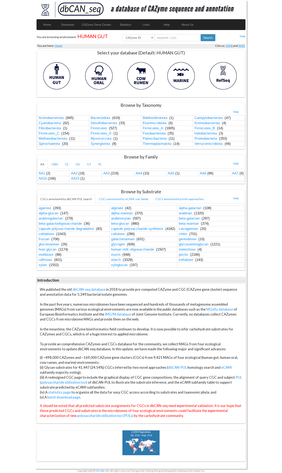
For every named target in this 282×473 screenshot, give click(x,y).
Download (67, 24)
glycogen (118, 244)
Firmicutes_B (205, 128)
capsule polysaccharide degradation (67, 229)
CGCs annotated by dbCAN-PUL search (66, 199)
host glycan (48, 249)
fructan (44, 239)
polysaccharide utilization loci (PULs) (105, 415)
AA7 (235, 173)
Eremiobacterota (207, 123)
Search (208, 37)
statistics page (59, 392)
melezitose (188, 249)
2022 (241, 45)
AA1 (42, 173)
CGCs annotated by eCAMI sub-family (123, 199)
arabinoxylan (121, 218)
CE (67, 164)
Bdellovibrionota (155, 118)
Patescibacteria (155, 138)
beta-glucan (120, 224)
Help (167, 24)
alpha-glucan (49, 213)
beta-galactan (190, 218)
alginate (117, 208)
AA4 (139, 173)
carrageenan (189, 229)
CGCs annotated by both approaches (179, 199)
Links (146, 24)
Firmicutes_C (49, 133)
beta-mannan (189, 224)
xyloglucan (120, 265)
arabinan (186, 213)
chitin (183, 234)
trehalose (186, 260)
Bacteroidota (101, 118)
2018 (229, 45)
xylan (43, 265)
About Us (187, 24)
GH (78, 164)
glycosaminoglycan (194, 244)
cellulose (118, 234)
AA (42, 164)
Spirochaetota (50, 144)
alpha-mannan (122, 213)
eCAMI (226, 367)
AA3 (106, 173)
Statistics (125, 24)
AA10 (43, 178)
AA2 (74, 173)
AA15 (75, 178)
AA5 (171, 173)
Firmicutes (99, 128)
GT (89, 164)
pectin (184, 255)
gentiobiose (188, 239)
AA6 (203, 173)
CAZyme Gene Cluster (96, 24)
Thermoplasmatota (157, 144)
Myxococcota (101, 138)
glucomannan (49, 244)
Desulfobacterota (104, 123)
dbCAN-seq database (89, 289)
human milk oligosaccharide (133, 249)
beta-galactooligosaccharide (61, 224)
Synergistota (101, 144)
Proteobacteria (206, 138)
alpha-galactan (190, 208)
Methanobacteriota (53, 138)
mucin (116, 255)
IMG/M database (118, 314)
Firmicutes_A (153, 128)
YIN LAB (100, 470)
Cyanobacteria (50, 123)
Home (47, 24)
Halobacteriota (206, 133)
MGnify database (220, 309)
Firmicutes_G (102, 133)
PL (100, 164)
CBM (54, 164)
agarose (45, 208)
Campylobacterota (209, 118)
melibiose (46, 255)
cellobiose (47, 234)
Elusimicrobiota (155, 123)
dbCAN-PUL (177, 367)
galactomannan (123, 239)
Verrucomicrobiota (209, 144)
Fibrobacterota (50, 128)
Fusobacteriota (155, 133)
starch (116, 260)
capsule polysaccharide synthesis (137, 229)
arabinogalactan (51, 218)
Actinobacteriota (52, 118)
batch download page (63, 397)
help (242, 36)
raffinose (46, 260)
